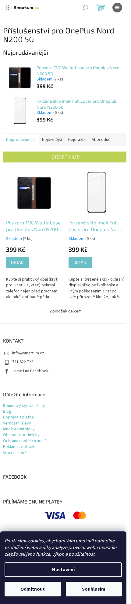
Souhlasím (93, 589)
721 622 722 (22, 362)
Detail (17, 262)
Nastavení (63, 569)
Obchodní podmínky (21, 435)
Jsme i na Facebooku (31, 371)
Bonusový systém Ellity (24, 406)
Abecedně (101, 140)
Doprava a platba (18, 417)
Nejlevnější (52, 140)
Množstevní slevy (19, 429)
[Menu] (117, 8)
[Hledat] (85, 8)
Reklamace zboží (18, 447)
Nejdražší (76, 140)
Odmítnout (32, 589)
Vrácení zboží (15, 453)
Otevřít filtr (65, 156)
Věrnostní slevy (17, 423)
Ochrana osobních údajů (25, 441)
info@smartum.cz (28, 353)
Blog (7, 412)
